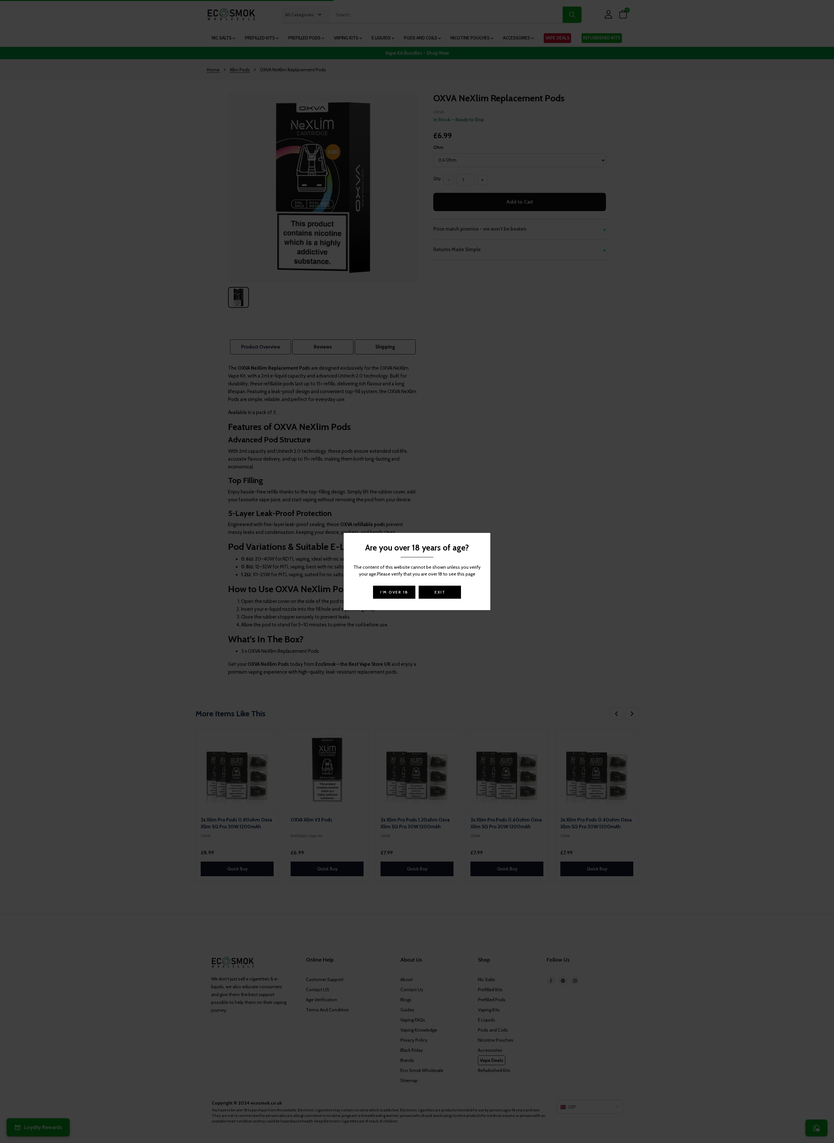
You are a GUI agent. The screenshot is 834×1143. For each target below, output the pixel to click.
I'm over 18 (394, 592)
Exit (440, 592)
